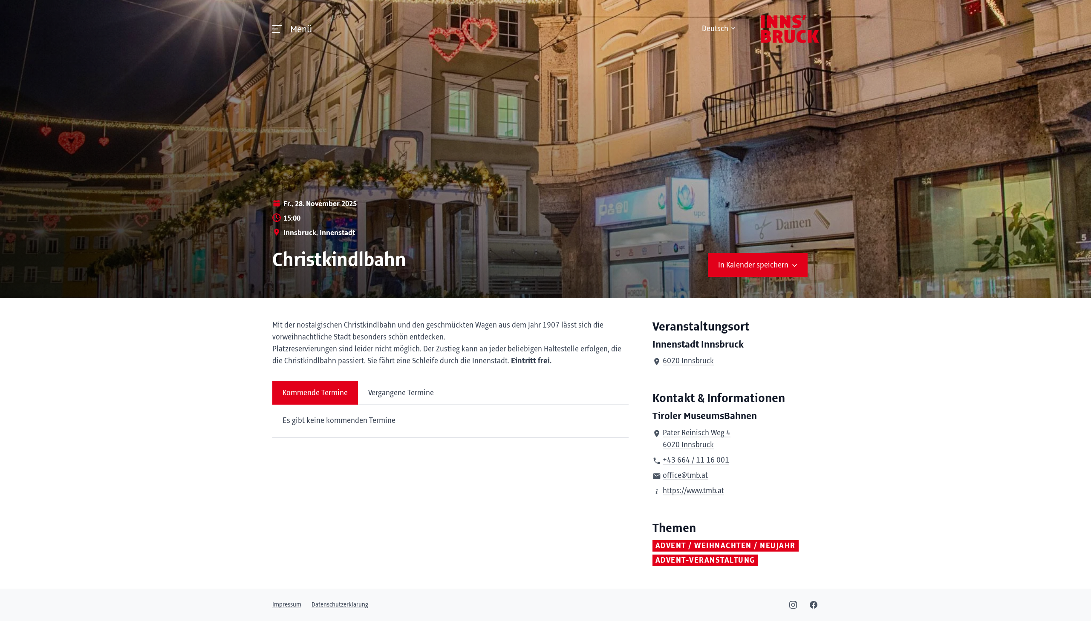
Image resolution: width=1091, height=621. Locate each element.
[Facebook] (813, 605)
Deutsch (715, 29)
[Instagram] (793, 605)
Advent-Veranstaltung (705, 560)
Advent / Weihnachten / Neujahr (725, 546)
